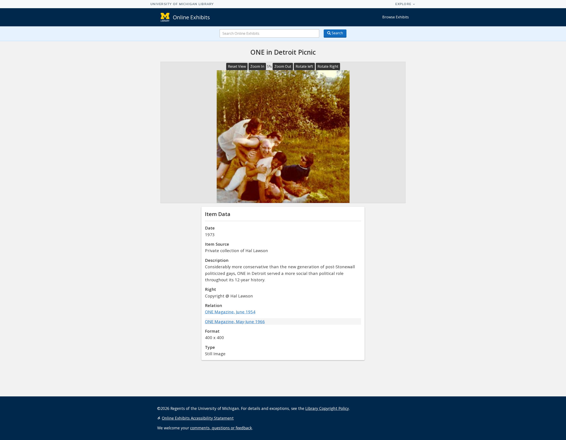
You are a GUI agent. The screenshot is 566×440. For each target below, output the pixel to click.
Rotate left (304, 66)
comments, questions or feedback (221, 427)
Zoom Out (282, 66)
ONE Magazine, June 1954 (230, 312)
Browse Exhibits (395, 17)
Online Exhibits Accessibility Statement (198, 418)
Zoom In (257, 66)
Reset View (237, 66)
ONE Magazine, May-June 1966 (235, 321)
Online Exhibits (191, 17)
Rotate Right (327, 66)
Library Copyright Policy (327, 408)
